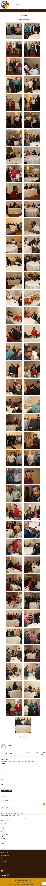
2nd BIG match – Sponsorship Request (10, 815)
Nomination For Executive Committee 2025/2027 (12, 811)
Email (2, 779)
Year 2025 (3, 843)
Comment (3, 763)
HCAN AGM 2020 (5, 820)
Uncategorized (4, 834)
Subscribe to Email (4, 863)
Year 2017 (3, 836)
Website (3, 784)
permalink (32, 740)
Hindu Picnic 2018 (7, 753)
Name (2, 773)
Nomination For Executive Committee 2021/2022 (12, 813)
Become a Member (4, 861)
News (2, 831)
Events (2, 827)
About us (17, 882)
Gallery (23, 13)
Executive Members (5, 855)
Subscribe (28, 882)
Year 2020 (3, 841)
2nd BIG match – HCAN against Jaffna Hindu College (13, 818)
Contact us (22, 882)
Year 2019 (3, 838)
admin (28, 19)
